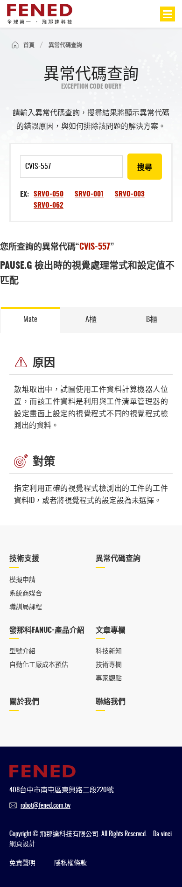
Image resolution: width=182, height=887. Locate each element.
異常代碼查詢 (118, 558)
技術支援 (24, 558)
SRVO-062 (48, 205)
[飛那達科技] (39, 14)
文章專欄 (111, 630)
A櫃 (91, 319)
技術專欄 (109, 665)
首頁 (29, 45)
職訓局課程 (25, 607)
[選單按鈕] (167, 14)
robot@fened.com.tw (45, 806)
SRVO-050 (48, 194)
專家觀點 (109, 678)
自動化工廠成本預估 (38, 665)
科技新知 (109, 651)
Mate (30, 319)
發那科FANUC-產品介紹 (46, 630)
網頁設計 (22, 844)
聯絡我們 (111, 701)
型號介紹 (22, 651)
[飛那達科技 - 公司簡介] (42, 775)
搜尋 (144, 167)
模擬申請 (22, 580)
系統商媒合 (25, 593)
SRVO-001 (89, 194)
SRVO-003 (130, 194)
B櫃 (151, 319)
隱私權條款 (70, 863)
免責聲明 (22, 863)
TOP (162, 848)
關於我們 (24, 701)
